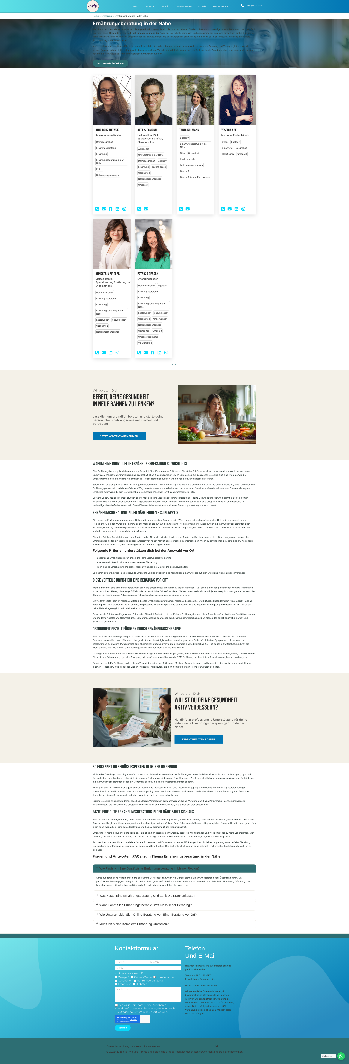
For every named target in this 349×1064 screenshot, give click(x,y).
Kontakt (202, 6)
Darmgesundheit (104, 142)
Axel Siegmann (147, 130)
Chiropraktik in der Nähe (150, 154)
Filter (182, 153)
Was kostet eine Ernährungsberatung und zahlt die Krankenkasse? (147, 895)
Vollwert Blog (145, 342)
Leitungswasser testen (191, 165)
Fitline (99, 169)
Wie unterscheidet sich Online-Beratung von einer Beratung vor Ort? (148, 914)
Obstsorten (143, 330)
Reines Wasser (143, 977)
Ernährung (106, 16)
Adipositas (143, 148)
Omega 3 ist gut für (190, 177)
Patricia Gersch (147, 274)
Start (134, 6)
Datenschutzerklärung (118, 1046)
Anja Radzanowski (107, 130)
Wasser (206, 177)
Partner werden (220, 6)
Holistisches (228, 154)
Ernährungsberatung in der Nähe (110, 162)
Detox (225, 142)
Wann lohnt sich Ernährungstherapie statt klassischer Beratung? (145, 905)
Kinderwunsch (187, 159)
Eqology (162, 160)
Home (96, 16)
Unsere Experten (184, 6)
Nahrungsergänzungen (107, 175)
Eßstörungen (102, 319)
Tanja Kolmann (189, 130)
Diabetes (141, 984)
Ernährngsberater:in (106, 148)
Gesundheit (144, 172)
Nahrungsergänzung (150, 980)
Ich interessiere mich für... (130, 973)
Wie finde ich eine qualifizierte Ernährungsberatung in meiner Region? (149, 868)
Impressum (136, 1046)
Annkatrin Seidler (107, 274)
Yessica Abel (229, 130)
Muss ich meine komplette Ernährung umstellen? (134, 924)
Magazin (165, 6)
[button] (174, 868)
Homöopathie (165, 977)
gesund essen (159, 166)
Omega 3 (143, 184)
